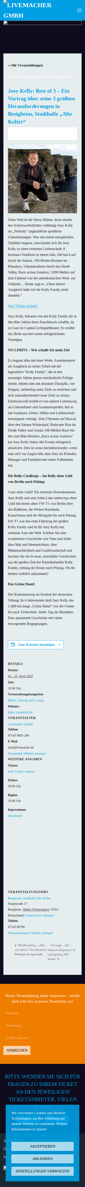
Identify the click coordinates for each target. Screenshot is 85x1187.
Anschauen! (15, 815)
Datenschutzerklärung (27, 1134)
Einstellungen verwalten (42, 1171)
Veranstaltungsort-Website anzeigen (30, 933)
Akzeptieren (42, 1146)
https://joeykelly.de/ (20, 712)
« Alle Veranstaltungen (25, 65)
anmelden (16, 1050)
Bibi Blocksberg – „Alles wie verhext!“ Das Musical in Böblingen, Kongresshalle (30, 950)
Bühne (12, 700)
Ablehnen (42, 1159)
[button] (79, 10)
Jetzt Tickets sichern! (23, 306)
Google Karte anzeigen (39, 915)
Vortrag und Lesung (30, 700)
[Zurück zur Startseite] (30, 10)
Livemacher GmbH (20, 724)
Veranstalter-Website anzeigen (27, 753)
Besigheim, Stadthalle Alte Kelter (29, 898)
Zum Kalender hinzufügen (36, 644)
